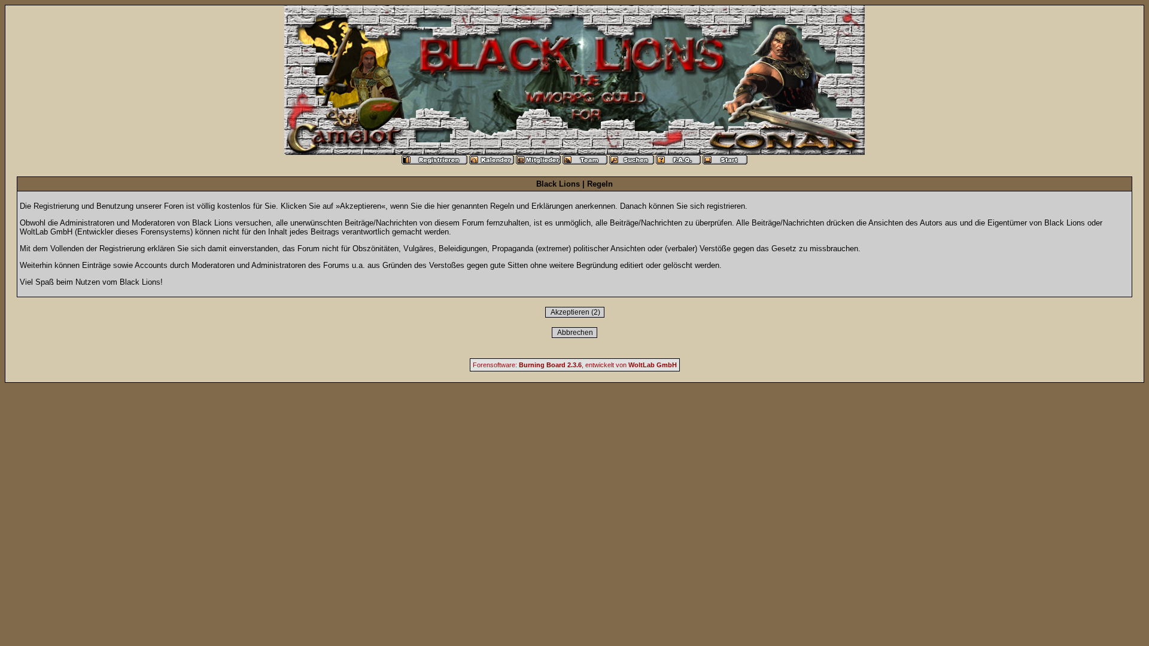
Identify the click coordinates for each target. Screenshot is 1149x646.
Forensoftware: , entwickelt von (575, 364)
